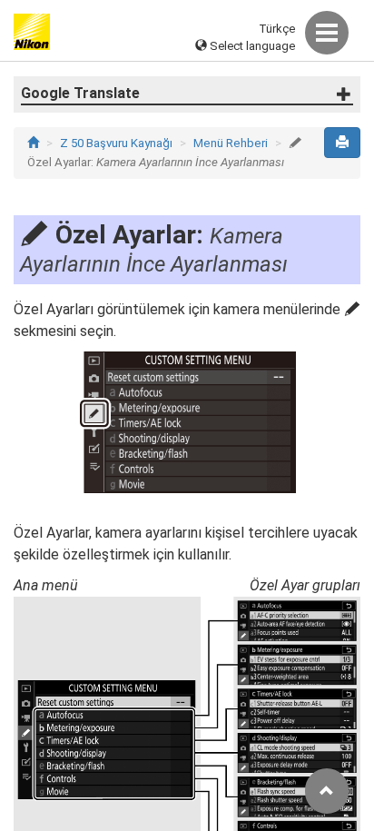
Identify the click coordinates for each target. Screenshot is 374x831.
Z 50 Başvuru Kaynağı (116, 143)
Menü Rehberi (230, 143)
